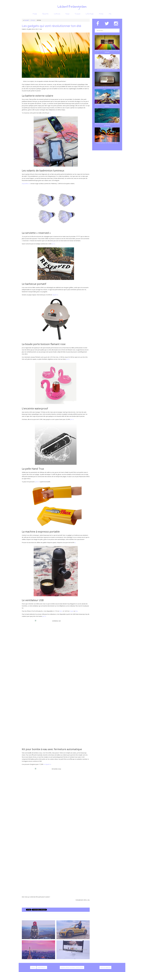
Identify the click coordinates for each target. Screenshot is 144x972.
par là (67, 359)
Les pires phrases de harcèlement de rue (107, 143)
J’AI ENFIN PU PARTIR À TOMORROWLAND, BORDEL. (107, 105)
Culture (57, 13)
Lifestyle (90, 13)
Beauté (45, 13)
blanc (60, 611)
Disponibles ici (26, 183)
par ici (53, 244)
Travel (77, 13)
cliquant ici (55, 295)
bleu (76, 611)
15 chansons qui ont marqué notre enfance (107, 87)
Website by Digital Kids (105, 967)
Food (67, 13)
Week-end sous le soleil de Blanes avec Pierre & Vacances (107, 124)
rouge (71, 611)
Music (101, 13)
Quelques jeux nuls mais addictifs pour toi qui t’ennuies (107, 51)
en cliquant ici (47, 764)
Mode (35, 13)
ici (49, 113)
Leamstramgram (72, 6)
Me (110, 13)
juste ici (37, 481)
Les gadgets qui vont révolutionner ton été (51, 26)
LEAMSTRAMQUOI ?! (41, 967)
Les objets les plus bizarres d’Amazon (107, 69)
